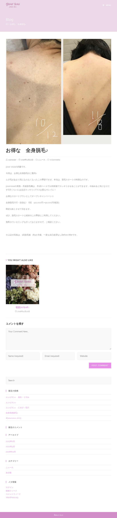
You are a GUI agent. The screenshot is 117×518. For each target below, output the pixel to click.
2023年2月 (10, 441)
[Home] (7, 24)
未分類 (8, 473)
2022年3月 (10, 447)
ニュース (41, 160)
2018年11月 (11, 452)
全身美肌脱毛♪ (12, 413)
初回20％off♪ (22, 307)
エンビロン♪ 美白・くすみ (17, 397)
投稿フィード (11, 491)
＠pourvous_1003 (13, 418)
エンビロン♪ (11, 402)
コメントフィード (13, 494)
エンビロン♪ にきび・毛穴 (17, 408)
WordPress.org (12, 497)
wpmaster (12, 160)
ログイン (9, 487)
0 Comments (55, 160)
